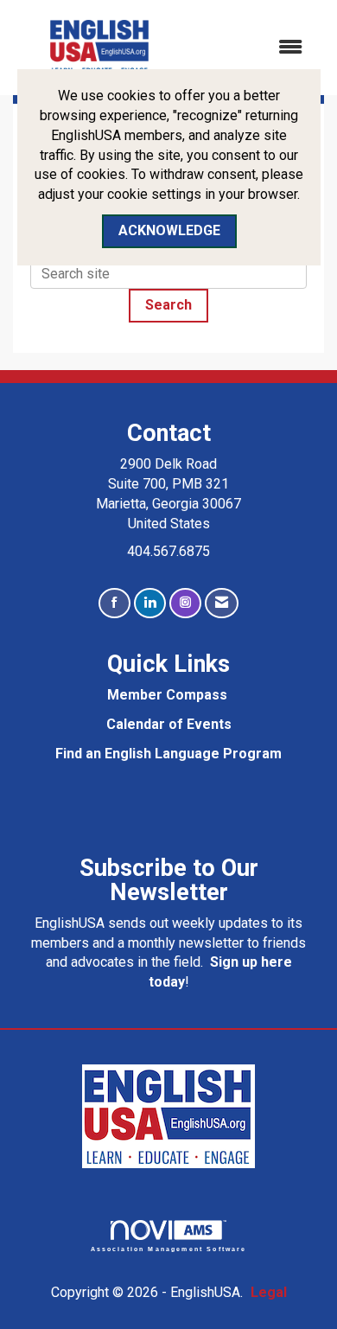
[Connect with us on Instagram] (185, 603)
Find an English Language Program (168, 753)
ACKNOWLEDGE (169, 230)
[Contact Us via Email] (221, 603)
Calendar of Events (169, 724)
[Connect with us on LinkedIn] (150, 603)
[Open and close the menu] (252, 48)
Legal (269, 1292)
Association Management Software (169, 1248)
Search (168, 305)
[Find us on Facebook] (114, 603)
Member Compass (167, 695)
